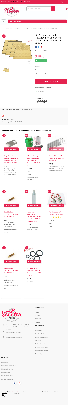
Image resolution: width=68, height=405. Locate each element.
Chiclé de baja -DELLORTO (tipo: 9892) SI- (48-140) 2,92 (11, 214)
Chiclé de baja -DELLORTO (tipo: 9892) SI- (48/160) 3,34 (11, 270)
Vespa (37, 312)
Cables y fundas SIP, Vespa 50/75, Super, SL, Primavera (56, 158)
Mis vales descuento (7, 379)
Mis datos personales (7, 375)
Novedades (38, 330)
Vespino (37, 322)
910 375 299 (13, 1)
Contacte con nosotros (41, 337)
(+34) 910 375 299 (16, 332)
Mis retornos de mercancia (8, 365)
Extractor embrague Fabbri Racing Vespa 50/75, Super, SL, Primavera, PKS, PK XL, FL (33, 160)
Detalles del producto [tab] (10, 110)
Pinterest (41, 47)
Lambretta (38, 318)
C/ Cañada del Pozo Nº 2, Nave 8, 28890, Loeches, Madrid (22, 326)
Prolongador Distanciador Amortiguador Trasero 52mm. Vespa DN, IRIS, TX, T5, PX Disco (34, 216)
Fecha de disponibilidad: (8, 122)
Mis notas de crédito (7, 369)
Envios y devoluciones (41, 350)
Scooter (37, 315)
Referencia (5, 119)
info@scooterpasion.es (15, 337)
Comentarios (27, 110)
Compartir (36, 47)
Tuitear (38, 47)
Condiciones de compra (41, 347)
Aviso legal (38, 340)
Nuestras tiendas (40, 334)
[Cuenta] (62, 2)
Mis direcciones (5, 372)
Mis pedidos (4, 362)
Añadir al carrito (51, 81)
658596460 (21, 1)
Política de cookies (40, 344)
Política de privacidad (41, 354)
